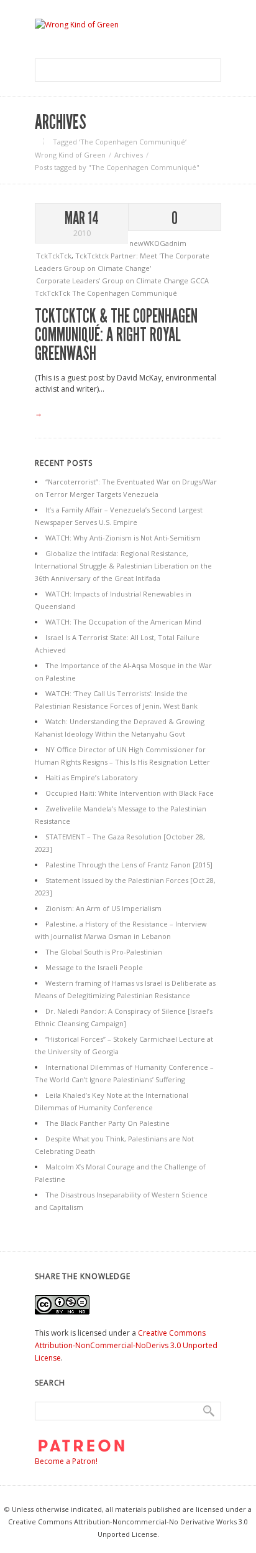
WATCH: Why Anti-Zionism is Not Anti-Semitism (123, 537)
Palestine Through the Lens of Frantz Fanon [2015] (129, 864)
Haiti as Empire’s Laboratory (91, 777)
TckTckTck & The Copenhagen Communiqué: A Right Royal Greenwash (116, 335)
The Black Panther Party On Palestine (107, 1123)
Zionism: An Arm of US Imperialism (103, 908)
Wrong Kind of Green (70, 154)
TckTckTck (53, 255)
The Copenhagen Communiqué (124, 293)
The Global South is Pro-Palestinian (103, 951)
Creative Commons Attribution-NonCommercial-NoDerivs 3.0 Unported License (126, 1345)
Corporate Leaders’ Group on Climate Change (113, 280)
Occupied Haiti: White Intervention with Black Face (129, 793)
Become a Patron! (66, 1461)
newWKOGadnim (157, 243)
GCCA (199, 280)
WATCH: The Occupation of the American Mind (123, 621)
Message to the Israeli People (94, 967)
